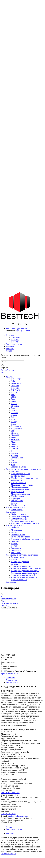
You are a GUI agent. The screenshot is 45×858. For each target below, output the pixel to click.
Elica (13, 395)
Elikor (13, 397)
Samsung (14, 455)
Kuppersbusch (16, 428)
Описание (10, 678)
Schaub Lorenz (17, 458)
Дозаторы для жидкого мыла (23, 521)
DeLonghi (15, 388)
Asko (13, 381)
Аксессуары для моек (20, 562)
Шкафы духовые (18, 476)
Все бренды (16, 379)
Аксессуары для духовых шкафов (25, 573)
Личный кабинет (8, 370)
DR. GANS (15, 390)
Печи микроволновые (20, 474)
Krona (13, 424)
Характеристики (13, 680)
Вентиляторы (16, 510)
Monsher (14, 446)
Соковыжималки (18, 534)
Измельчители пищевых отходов (25, 523)
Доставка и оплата (14, 344)
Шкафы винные (18, 496)
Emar (13, 399)
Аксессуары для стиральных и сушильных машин (24, 578)
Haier (13, 417)
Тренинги (10, 346)
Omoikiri (14, 449)
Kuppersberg (16, 426)
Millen (13, 444)
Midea (13, 442)
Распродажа (11, 582)
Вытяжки (15, 471)
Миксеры (15, 541)
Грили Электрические (20, 537)
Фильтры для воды (19, 519)
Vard (13, 464)
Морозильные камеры (20, 494)
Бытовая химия (17, 557)
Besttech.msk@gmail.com (16, 328)
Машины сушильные (20, 487)
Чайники (15, 528)
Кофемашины (17, 501)
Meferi (13, 437)
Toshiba (14, 462)
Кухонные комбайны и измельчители (27, 539)
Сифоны (14, 564)
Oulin (13, 451)
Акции (9, 351)
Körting (14, 422)
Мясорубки (16, 550)
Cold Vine (15, 385)
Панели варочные (18, 483)
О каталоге (10, 335)
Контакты (10, 348)
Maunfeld (15, 435)
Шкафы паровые (18, 505)
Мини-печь (16, 553)
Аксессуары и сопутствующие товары (22, 555)
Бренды (9, 376)
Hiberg (13, 419)
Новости (14, 342)
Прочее (14, 559)
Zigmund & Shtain (18, 467)
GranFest (14, 413)
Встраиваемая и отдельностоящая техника (24, 469)
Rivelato (14, 453)
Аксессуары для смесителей (23, 575)
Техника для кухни (14, 525)
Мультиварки (16, 530)
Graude (14, 415)
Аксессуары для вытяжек (21, 566)
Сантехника (11, 512)
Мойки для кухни (18, 514)
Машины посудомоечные (22, 485)
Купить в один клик (9, 673)
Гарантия (15, 339)
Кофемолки (16, 548)
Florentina (15, 406)
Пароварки (15, 498)
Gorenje (14, 410)
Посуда (14, 546)
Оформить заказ (8, 809)
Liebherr (14, 433)
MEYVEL (15, 440)
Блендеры (15, 532)
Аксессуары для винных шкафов (25, 571)
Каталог (4, 372)
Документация (12, 682)
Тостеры (14, 543)
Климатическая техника (16, 507)
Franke (13, 408)
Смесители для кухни (20, 516)
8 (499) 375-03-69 (23, 331)
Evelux (14, 401)
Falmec (14, 404)
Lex (12, 431)
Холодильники (17, 492)
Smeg (13, 460)
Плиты (14, 503)
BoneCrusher (16, 383)
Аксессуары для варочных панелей (26, 568)
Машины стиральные (20, 489)
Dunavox (14, 392)
